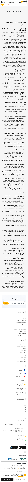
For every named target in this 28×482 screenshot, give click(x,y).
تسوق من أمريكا (22, 465)
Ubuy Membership (22, 336)
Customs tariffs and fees (20, 329)
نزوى (25, 409)
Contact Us (23, 318)
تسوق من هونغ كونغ (21, 467)
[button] (12, 2)
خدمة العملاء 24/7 (19, 428)
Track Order (23, 327)
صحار (25, 407)
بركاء (25, 412)
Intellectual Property (21, 322)
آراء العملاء (24, 348)
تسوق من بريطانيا (14, 465)
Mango (9, 25)
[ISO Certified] (13, 459)
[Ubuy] (21, 2)
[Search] (2, 5)
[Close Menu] (26, 3)
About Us (24, 316)
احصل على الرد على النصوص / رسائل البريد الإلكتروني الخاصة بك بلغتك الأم (13, 431)
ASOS (15, 25)
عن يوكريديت (23, 355)
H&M (20, 25)
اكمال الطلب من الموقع (20, 479)
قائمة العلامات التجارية (21, 346)
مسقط (25, 403)
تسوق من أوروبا (7, 468)
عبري (25, 414)
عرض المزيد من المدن (21, 420)
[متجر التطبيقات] (22, 448)
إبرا (25, 418)
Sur (25, 416)
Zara (24, 25)
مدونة (25, 359)
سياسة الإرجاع (23, 350)
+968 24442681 (21, 436)
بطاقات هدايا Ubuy (22, 357)
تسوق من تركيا (15, 468)
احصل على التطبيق (7, 479)
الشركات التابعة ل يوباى (21, 361)
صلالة (25, 405)
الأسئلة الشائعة (23, 353)
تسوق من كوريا (13, 467)
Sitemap (24, 325)
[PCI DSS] (23, 459)
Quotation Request (21, 320)
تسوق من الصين (22, 468)
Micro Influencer (22, 333)
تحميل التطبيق (23, 344)
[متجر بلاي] (14, 448)
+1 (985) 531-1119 (21, 441)
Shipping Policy (22, 331)
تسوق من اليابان (6, 465)
